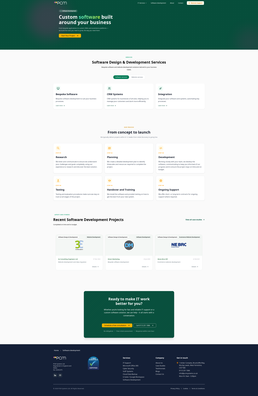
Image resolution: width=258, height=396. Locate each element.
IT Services (141, 3)
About (172, 3)
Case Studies (160, 366)
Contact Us (160, 374)
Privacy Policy (175, 388)
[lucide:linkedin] (55, 375)
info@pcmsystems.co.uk (188, 373)
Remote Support (196, 3)
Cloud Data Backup (130, 374)
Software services (121, 77)
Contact (180, 3)
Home (56, 350)
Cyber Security (128, 368)
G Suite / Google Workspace (133, 377)
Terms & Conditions (198, 388)
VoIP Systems (128, 371)
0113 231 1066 (184, 370)
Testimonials (160, 368)
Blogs (158, 371)
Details (94, 266)
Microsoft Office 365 (130, 366)
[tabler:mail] (60, 375)
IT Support (127, 363)
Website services (137, 77)
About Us (159, 363)
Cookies (185, 388)
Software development (158, 3)
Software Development (131, 380)
